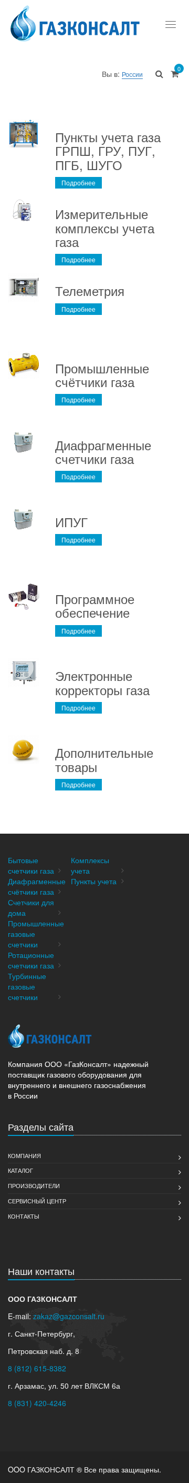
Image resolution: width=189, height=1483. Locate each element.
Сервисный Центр (37, 1201)
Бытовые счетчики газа (31, 865)
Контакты (23, 1216)
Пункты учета (94, 881)
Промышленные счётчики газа (102, 375)
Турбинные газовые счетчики (27, 986)
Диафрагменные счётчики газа (37, 886)
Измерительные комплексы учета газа (104, 227)
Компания (24, 1155)
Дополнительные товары (104, 759)
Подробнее (78, 182)
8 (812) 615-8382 (37, 1368)
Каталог (20, 1170)
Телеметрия (89, 290)
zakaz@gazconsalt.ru (68, 1316)
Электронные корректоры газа (102, 682)
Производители (34, 1185)
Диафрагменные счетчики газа (103, 452)
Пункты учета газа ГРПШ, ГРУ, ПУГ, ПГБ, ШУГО (108, 150)
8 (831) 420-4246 (37, 1403)
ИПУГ (71, 521)
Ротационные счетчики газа (31, 960)
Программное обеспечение (94, 605)
